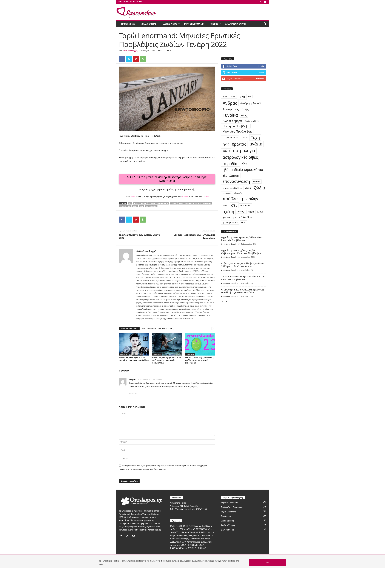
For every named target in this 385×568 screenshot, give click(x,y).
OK (267, 562)
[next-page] (213, 328)
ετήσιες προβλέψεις (232, 188)
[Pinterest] (136, 59)
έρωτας (173, 203)
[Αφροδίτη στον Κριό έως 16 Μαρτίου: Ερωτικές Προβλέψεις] (134, 344)
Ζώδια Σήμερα (232, 121)
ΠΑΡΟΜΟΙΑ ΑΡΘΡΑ (129, 328)
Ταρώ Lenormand (228, 512)
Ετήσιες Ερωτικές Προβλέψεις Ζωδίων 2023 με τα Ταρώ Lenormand (199, 360)
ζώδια (181, 203)
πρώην (123, 206)
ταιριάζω (241, 212)
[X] (260, 2)
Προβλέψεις (124, 354)
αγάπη (136, 203)
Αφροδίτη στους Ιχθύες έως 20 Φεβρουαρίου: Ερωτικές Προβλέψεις (166, 360)
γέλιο (244, 163)
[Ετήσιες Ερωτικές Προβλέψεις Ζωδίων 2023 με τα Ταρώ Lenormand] (200, 344)
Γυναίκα (152, 203)
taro (249, 97)
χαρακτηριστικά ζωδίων (238, 217)
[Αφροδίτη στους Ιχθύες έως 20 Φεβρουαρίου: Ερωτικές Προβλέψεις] (167, 344)
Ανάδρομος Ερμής (236, 109)
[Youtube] (265, 2)
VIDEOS (214, 23)
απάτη (226, 150)
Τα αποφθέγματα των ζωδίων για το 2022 (139, 236)
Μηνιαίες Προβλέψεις (193, 203)
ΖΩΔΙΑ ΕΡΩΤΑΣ (149, 23)
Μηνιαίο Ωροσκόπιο (229, 503)
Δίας (244, 115)
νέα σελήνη (238, 193)
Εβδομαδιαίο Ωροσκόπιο (231, 507)
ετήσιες (256, 181)
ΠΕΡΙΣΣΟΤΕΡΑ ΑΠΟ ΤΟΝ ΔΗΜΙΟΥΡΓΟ (157, 328)
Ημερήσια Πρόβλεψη (236, 126)
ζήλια (248, 188)
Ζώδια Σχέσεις (227, 521)
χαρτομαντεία (151, 206)
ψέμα (243, 222)
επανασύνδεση (162, 203)
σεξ (129, 206)
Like (262, 66)
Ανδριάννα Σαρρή (130, 51)
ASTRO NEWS (170, 23)
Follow (261, 72)
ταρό (251, 211)
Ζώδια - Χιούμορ (228, 525)
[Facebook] (256, 2)
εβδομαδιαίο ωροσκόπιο (243, 170)
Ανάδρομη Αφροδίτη (251, 103)
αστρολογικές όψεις (241, 157)
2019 (233, 96)
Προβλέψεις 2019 (230, 137)
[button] (265, 24)
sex (130, 203)
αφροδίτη (230, 163)
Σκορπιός (244, 137)
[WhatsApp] (143, 59)
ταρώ (141, 206)
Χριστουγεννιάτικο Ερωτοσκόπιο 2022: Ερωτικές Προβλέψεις (243, 278)
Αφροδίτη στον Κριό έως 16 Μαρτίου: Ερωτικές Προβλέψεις (134, 359)
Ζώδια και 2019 (252, 121)
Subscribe (260, 79)
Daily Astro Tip (227, 530)
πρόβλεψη (207, 203)
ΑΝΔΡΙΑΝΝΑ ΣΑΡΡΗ (235, 23)
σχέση (135, 206)
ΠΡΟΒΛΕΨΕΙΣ (128, 23)
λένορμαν (227, 193)
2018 (225, 96)
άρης (226, 144)
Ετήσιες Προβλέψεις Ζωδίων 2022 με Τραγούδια (194, 236)
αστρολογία (244, 150)
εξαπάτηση (231, 175)
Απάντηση (133, 393)
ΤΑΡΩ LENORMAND (194, 23)
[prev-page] (210, 328)
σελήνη (225, 205)
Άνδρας (143, 203)
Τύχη (255, 137)
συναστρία (245, 205)
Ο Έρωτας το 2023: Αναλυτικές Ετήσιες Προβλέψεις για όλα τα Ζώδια (242, 291)
